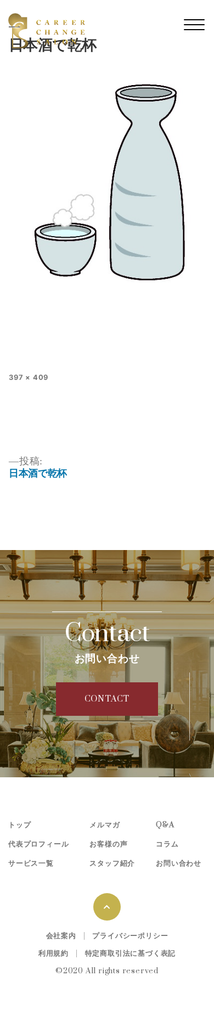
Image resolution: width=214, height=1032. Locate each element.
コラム (167, 844)
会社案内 (61, 936)
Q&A (165, 825)
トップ (19, 825)
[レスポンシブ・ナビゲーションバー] (194, 25)
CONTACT (107, 699)
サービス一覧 (31, 863)
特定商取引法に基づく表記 (130, 953)
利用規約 (53, 953)
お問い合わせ (178, 863)
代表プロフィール (38, 844)
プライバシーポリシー (130, 936)
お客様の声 (108, 844)
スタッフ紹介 (112, 863)
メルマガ (104, 825)
